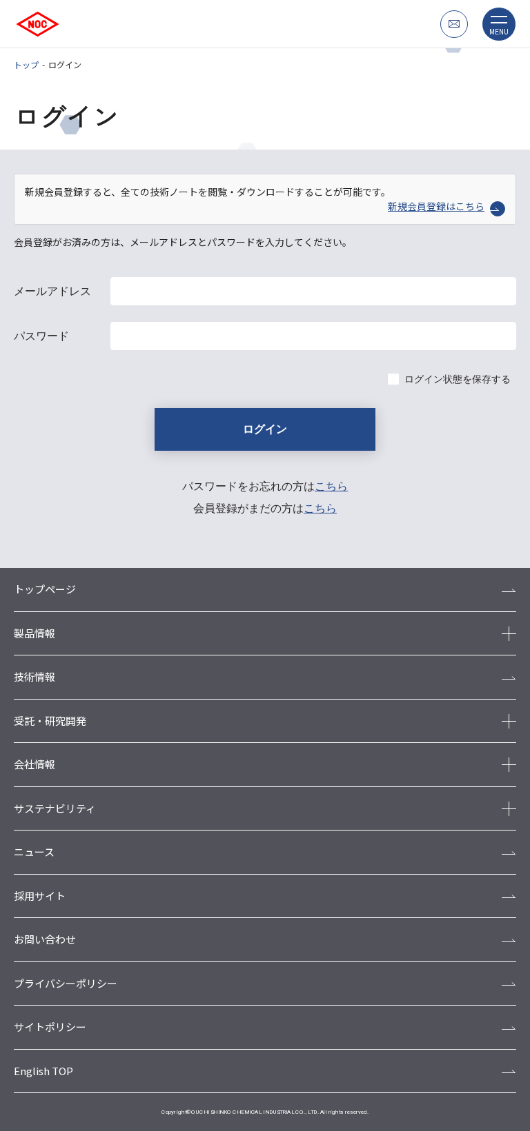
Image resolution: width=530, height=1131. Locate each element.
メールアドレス (52, 291)
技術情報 (34, 676)
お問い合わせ (45, 939)
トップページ (45, 589)
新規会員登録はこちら (436, 206)
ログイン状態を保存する (457, 379)
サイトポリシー (50, 1026)
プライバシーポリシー (65, 983)
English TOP (43, 1070)
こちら (331, 486)
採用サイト (40, 895)
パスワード (41, 336)
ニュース (34, 851)
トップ (26, 64)
